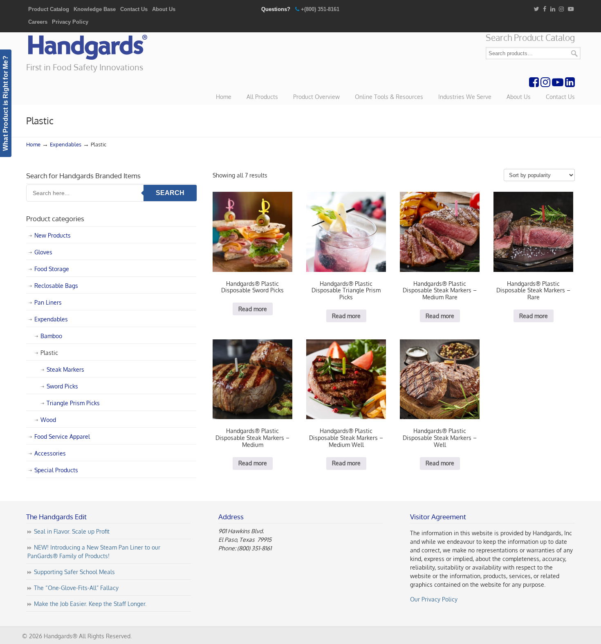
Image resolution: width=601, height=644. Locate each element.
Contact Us (134, 9)
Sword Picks (62, 386)
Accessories (50, 453)
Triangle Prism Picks (73, 402)
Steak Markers (65, 369)
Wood (48, 419)
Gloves (43, 252)
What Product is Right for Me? (5, 103)
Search (574, 53)
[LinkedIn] (552, 9)
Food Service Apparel (62, 436)
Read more (252, 308)
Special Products (56, 470)
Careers (37, 22)
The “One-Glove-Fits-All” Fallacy (76, 587)
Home (33, 144)
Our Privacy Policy (433, 599)
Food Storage (51, 268)
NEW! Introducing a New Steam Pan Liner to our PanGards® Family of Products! (93, 551)
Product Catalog (48, 9)
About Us (163, 9)
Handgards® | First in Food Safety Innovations (87, 47)
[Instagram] (561, 9)
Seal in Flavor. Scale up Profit (72, 531)
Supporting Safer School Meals (74, 571)
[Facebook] (544, 9)
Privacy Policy (70, 22)
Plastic (49, 352)
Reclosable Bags (56, 285)
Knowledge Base (95, 9)
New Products (52, 235)
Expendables (65, 144)
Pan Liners (48, 302)
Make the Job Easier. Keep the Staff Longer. (90, 603)
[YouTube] (571, 9)
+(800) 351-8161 (320, 9)
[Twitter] (536, 9)
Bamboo (51, 335)
